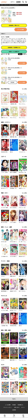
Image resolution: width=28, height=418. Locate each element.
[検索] (23, 2)
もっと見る (24, 88)
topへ (14, 399)
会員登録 (18, 2)
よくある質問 (7, 404)
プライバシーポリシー (7, 407)
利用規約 (14, 404)
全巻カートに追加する (14, 51)
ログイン (13, 2)
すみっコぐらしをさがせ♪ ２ (15, 67)
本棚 (23, 416)
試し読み (12, 82)
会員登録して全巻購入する (14, 47)
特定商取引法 (20, 404)
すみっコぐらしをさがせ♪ (14, 5)
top (2, 5)
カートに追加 (20, 29)
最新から (25, 54)
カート (14, 416)
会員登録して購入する (14, 25)
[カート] (26, 2)
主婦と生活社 (19, 12)
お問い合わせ (16, 407)
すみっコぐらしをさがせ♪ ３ (15, 77)
